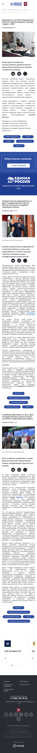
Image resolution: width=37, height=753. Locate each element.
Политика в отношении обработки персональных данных (18, 734)
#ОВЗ (9, 141)
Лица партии (24, 681)
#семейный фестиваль (12, 616)
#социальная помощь (25, 141)
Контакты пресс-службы (8, 690)
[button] (19, 665)
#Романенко (18, 393)
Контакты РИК (24, 684)
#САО (28, 616)
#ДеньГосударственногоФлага (18, 398)
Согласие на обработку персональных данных (18, 736)
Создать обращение (18, 165)
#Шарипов (18, 607)
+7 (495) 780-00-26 (18, 698)
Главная (4, 9)
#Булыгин (19, 145)
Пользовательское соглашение (18, 730)
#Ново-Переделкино (12, 136)
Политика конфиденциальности (18, 732)
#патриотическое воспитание (19, 621)
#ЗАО (28, 136)
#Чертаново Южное (12, 407)
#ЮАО (28, 407)
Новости (25, 9)
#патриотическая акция (18, 402)
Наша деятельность (15, 9)
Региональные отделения (8, 685)
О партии (6, 681)
